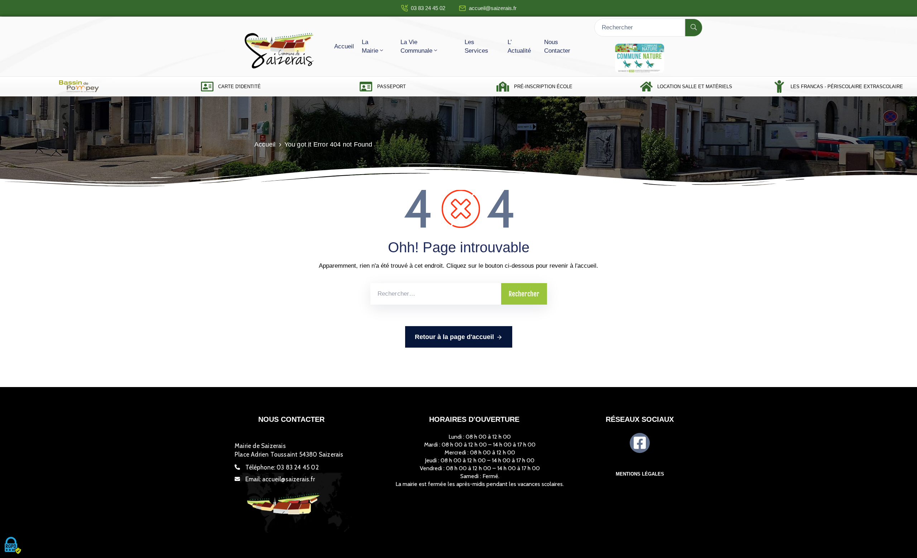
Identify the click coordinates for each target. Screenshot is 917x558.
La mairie (370, 46)
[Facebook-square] (640, 443)
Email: (280, 479)
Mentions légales (640, 474)
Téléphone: (282, 467)
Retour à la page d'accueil (454, 336)
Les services (476, 46)
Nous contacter (557, 46)
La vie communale (416, 46)
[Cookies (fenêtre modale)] (12, 546)
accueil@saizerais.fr (493, 8)
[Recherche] (693, 28)
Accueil (344, 46)
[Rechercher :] (435, 294)
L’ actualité (519, 46)
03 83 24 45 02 (428, 8)
